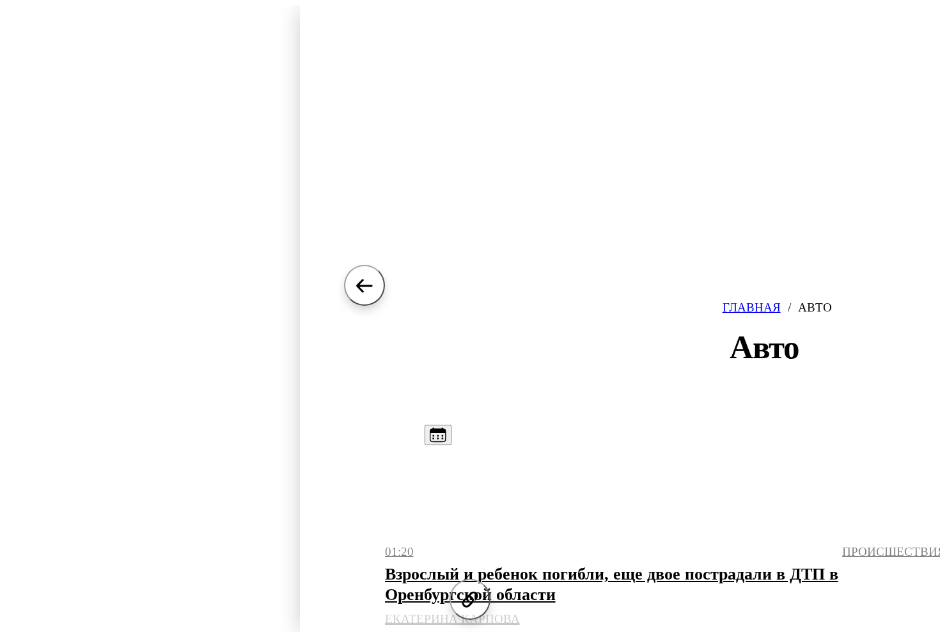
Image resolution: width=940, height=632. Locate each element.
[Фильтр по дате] (438, 435)
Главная (752, 307)
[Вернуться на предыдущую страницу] (364, 285)
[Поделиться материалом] (470, 599)
